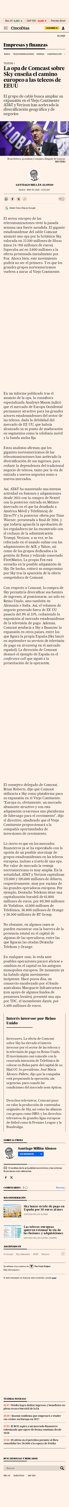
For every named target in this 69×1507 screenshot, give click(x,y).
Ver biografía (27, 1154)
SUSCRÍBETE (52, 28)
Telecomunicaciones (23, 54)
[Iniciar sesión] (63, 28)
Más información (11, 1270)
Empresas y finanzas (26, 45)
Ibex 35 (8, 21)
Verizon (45, 1254)
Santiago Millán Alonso (34, 184)
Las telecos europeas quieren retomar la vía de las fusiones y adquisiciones (43, 1230)
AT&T (36, 1254)
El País (61, 36)
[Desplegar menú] (6, 28)
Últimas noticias (15, 1398)
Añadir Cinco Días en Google (22, 208)
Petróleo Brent (58, 21)
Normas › (60, 1187)
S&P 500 (31, 21)
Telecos (8, 63)
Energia (40, 54)
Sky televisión (23, 1254)
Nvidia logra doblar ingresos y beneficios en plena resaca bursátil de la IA (34, 1407)
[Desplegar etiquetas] (63, 1253)
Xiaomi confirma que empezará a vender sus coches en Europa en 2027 (32, 1417)
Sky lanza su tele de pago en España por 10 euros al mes (44, 1208)
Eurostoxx (19, 1476)
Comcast (8, 1254)
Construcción (54, 54)
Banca (7, 54)
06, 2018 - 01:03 (38, 190)
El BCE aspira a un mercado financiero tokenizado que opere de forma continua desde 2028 (32, 1430)
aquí (54, 1277)
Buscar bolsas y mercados (21, 1458)
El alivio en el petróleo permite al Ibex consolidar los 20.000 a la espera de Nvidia (31, 1441)
